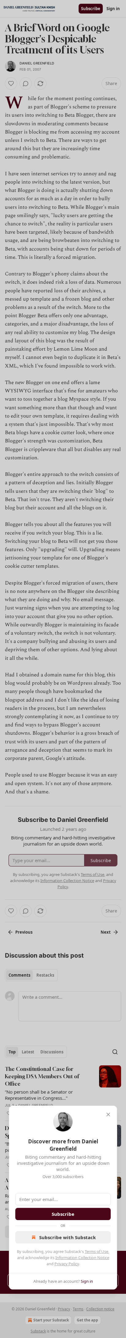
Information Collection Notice (82, 1257)
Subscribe (63, 1214)
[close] (108, 1114)
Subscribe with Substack (67, 1237)
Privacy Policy (66, 1263)
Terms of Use (96, 1251)
